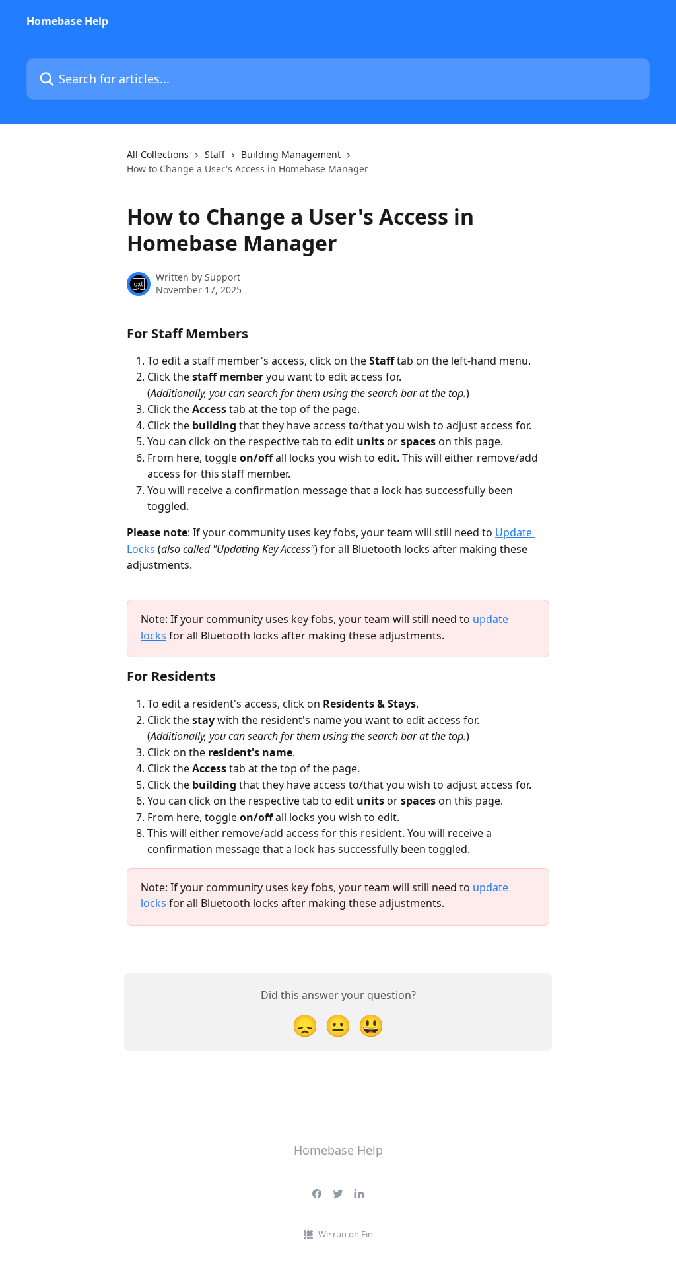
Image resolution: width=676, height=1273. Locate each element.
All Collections (158, 154)
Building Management (291, 154)
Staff (215, 154)
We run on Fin (345, 1234)
